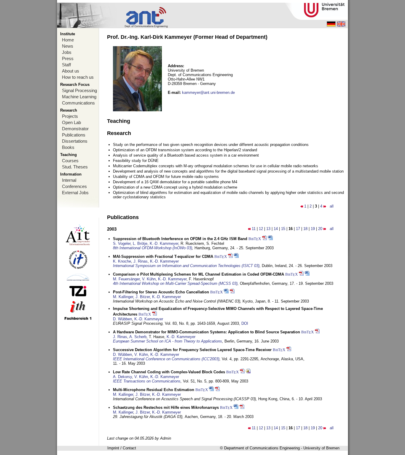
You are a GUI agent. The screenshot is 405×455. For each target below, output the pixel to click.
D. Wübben (122, 319)
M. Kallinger (123, 297)
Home (68, 39)
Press (68, 58)
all (332, 206)
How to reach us (78, 77)
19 (313, 228)
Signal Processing (79, 90)
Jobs (66, 52)
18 (305, 228)
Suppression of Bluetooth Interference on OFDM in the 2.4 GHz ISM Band (180, 239)
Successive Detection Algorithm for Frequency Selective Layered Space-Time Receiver (192, 350)
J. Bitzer (142, 297)
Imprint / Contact (121, 448)
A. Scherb (137, 337)
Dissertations (74, 141)
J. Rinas (140, 261)
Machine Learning (79, 96)
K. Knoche (122, 261)
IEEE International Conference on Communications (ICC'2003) (166, 359)
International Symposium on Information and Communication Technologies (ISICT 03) (186, 265)
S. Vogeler (121, 243)
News (67, 46)
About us (70, 70)
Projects (70, 116)
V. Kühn (149, 279)
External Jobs (75, 192)
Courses (70, 160)
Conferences (74, 186)
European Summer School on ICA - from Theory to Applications (167, 341)
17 (298, 228)
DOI (244, 323)
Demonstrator (75, 128)
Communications (78, 102)
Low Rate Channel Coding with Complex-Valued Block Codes (169, 372)
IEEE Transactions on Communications (147, 381)
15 (283, 228)
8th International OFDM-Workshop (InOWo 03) (152, 248)
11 (254, 228)
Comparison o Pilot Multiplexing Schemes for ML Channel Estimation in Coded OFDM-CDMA (198, 274)
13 (268, 228)
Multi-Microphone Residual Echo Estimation (153, 390)
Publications (73, 134)
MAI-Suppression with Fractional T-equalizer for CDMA (163, 256)
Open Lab (71, 122)
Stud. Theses (75, 166)
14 (276, 228)
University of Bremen (321, 448)
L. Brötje (140, 243)
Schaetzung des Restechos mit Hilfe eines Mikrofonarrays (166, 407)
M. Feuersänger (126, 279)
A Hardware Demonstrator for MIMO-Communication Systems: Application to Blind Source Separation (206, 332)
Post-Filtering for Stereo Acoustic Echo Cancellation (161, 292)
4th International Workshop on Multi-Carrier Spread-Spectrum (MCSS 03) (175, 283)
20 (320, 228)
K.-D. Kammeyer (164, 243)
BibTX (254, 239)
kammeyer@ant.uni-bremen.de (208, 92)
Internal (69, 180)
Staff (66, 64)
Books (68, 147)
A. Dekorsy (122, 376)
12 (261, 228)
